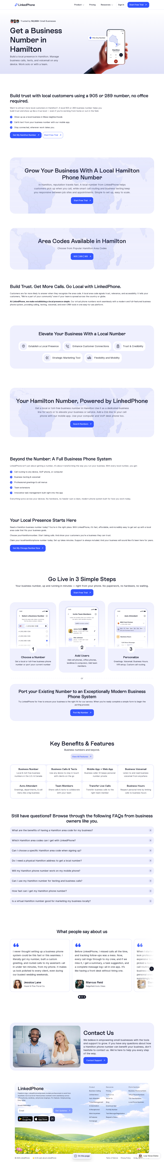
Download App (111, 1106)
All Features (93, 1117)
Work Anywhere (94, 1113)
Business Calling (95, 1091)
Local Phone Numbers (136, 1102)
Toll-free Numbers (135, 1098)
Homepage (93, 1121)
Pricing (108, 1091)
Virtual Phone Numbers (136, 1095)
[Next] (151, 968)
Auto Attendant (94, 1098)
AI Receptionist (94, 1110)
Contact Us (110, 1095)
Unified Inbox (94, 1095)
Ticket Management (96, 1102)
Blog (107, 1102)
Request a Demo (112, 1117)
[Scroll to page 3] (84, 997)
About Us (109, 1098)
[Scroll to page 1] (79, 997)
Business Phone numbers (137, 1091)
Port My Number (111, 1110)
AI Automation (94, 1106)
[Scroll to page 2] (82, 997)
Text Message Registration (115, 1113)
